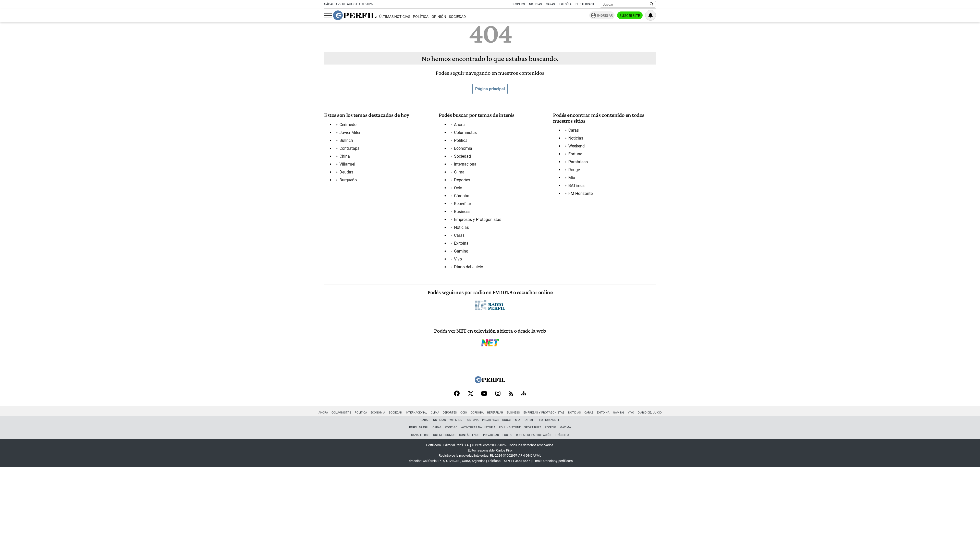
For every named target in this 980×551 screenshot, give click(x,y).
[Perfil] (490, 381)
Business (518, 4)
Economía (463, 148)
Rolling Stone (510, 427)
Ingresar (605, 15)
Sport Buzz (532, 427)
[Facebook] (457, 394)
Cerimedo (348, 124)
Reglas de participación (534, 435)
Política (420, 17)
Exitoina (461, 243)
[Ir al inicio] (354, 15)
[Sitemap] (523, 393)
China (344, 156)
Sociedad (457, 17)
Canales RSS (420, 435)
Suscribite (629, 16)
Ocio (458, 187)
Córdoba (461, 195)
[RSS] (511, 394)
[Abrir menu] (328, 15)
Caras (550, 4)
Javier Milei (349, 132)
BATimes (576, 185)
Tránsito (562, 435)
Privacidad (491, 435)
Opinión (439, 17)
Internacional (465, 164)
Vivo (458, 259)
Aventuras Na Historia (478, 427)
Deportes (462, 180)
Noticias (535, 4)
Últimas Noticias (394, 17)
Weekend (576, 146)
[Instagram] (497, 394)
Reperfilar (462, 203)
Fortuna (575, 154)
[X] (470, 394)
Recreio (550, 427)
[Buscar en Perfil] (651, 4)
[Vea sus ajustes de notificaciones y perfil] (650, 15)
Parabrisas (578, 161)
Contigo (451, 427)
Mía (571, 177)
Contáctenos (469, 435)
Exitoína (565, 4)
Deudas (346, 172)
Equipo (507, 435)
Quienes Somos (444, 435)
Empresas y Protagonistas (477, 219)
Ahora (459, 124)
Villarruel (347, 164)
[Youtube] (484, 394)
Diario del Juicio (468, 267)
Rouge (574, 169)
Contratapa (349, 148)
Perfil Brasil (585, 4)
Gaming (461, 251)
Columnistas (465, 132)
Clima (459, 172)
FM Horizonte (580, 193)
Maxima (565, 427)
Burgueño (348, 180)
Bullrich (346, 140)
